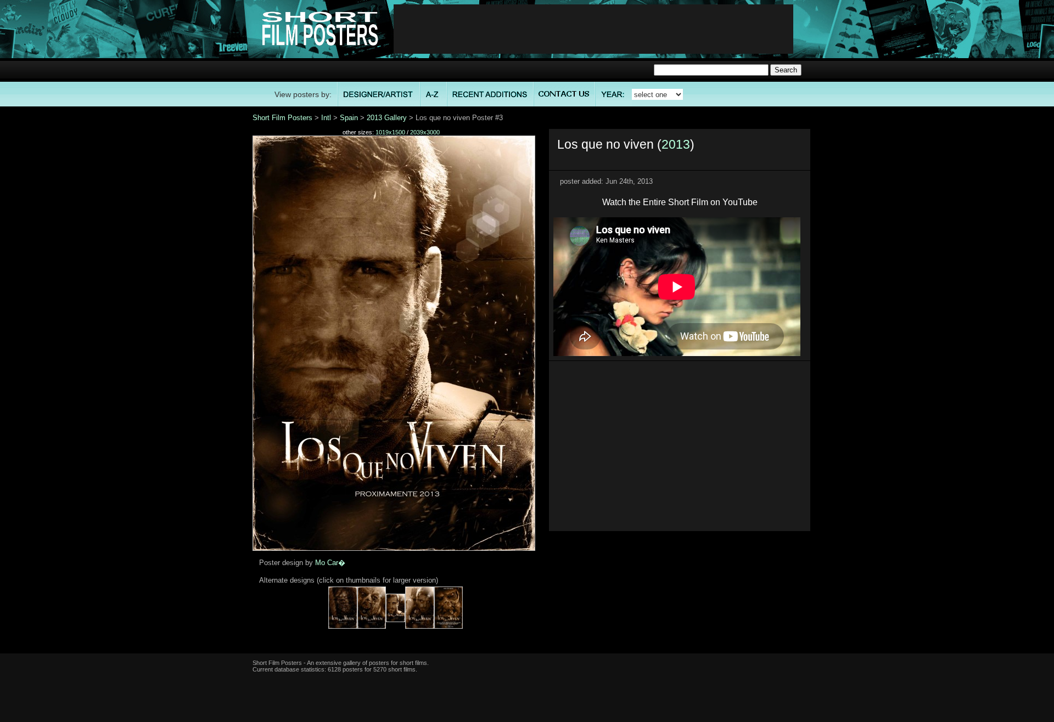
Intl (326, 118)
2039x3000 (425, 132)
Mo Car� (330, 563)
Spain (349, 118)
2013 (675, 144)
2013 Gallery (387, 118)
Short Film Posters (282, 118)
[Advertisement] (593, 29)
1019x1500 (390, 132)
